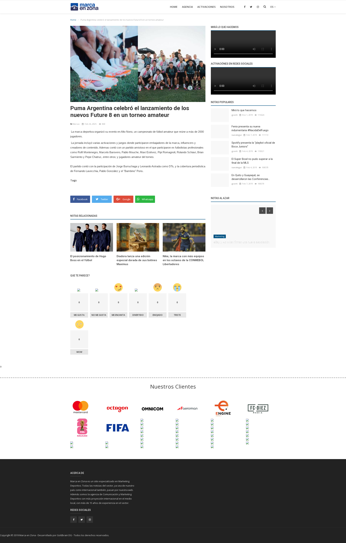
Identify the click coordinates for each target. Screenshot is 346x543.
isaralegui (237, 135)
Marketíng (219, 236)
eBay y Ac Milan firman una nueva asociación (241, 242)
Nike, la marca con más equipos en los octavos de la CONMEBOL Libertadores (183, 260)
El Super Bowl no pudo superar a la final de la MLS (252, 160)
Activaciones (206, 6)
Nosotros (227, 6)
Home (174, 6)
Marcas (76, 124)
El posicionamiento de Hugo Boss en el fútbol (88, 258)
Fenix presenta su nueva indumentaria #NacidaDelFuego (250, 128)
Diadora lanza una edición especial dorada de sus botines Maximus (137, 260)
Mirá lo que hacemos (244, 110)
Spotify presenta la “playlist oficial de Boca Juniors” (253, 144)
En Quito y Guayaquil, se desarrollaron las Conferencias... (251, 177)
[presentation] (262, 210)
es (272, 6)
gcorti (235, 115)
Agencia (187, 6)
